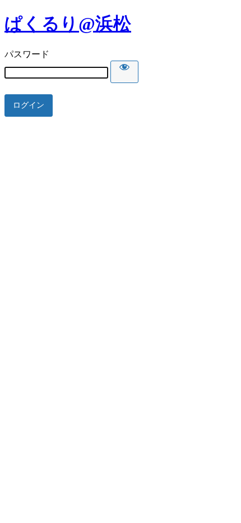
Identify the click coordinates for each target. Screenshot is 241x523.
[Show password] (124, 72)
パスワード (26, 54)
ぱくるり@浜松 (67, 23)
